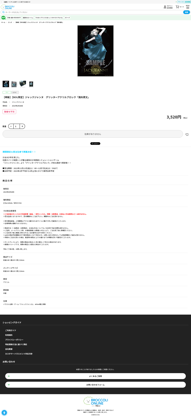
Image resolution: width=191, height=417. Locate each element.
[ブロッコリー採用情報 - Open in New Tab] (184, 2)
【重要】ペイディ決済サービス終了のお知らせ (16, 2)
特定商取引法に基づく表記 (16, 344)
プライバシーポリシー (14, 339)
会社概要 (8, 349)
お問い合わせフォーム (95, 384)
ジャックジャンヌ (18, 102)
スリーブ (67, 18)
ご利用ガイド (10, 330)
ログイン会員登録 (170, 7)
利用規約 (8, 335)
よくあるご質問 (95, 376)
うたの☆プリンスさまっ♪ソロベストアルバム (49, 18)
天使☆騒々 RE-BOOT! (14, 18)
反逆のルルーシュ (28, 18)
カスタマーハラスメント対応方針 (18, 353)
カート (182, 7)
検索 (186, 12)
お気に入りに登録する (187, 134)
